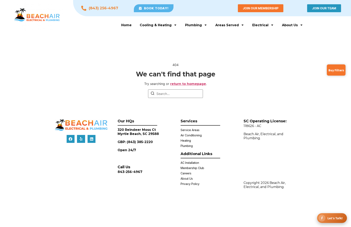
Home (126, 25)
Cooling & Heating (156, 25)
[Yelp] (81, 139)
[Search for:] (175, 93)
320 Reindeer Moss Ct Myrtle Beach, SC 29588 (138, 132)
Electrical (260, 25)
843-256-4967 (130, 172)
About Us (290, 25)
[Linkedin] (92, 139)
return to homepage (188, 84)
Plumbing (193, 25)
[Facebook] (71, 139)
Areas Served (227, 25)
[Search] (152, 94)
